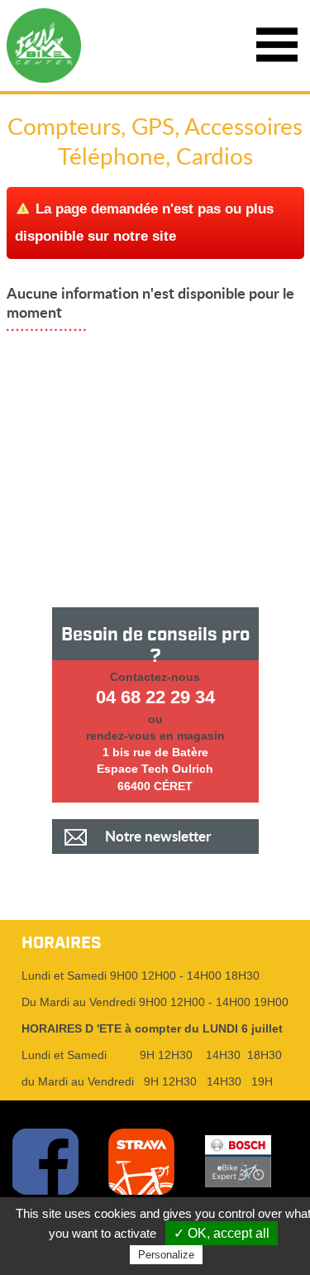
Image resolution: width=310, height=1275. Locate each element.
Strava (141, 1162)
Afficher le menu (277, 45)
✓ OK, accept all (221, 1233)
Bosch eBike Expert (238, 1162)
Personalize (166, 1255)
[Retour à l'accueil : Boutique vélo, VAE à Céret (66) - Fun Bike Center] (43, 45)
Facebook (45, 1162)
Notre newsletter (158, 836)
